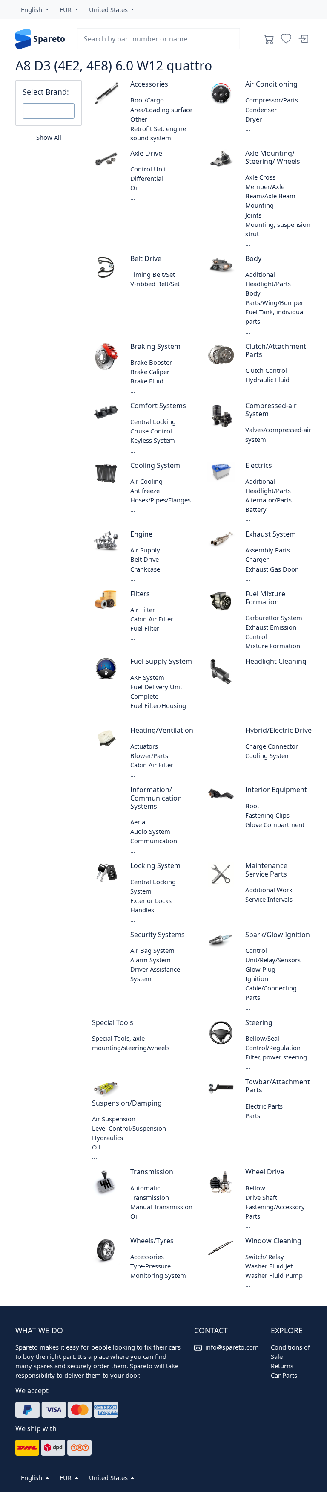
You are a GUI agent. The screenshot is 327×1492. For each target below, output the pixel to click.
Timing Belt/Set (152, 274)
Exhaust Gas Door (271, 569)
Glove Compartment (274, 824)
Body (253, 258)
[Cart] (269, 38)
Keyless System (152, 440)
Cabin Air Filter (151, 619)
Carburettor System (273, 617)
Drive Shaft (261, 1197)
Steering (258, 1022)
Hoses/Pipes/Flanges (160, 500)
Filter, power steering (276, 1057)
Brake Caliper (149, 371)
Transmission (151, 1171)
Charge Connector (271, 746)
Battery (256, 509)
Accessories (149, 84)
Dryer (253, 119)
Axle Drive (146, 153)
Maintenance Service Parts (266, 869)
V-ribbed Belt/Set (155, 283)
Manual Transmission (161, 1206)
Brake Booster (151, 362)
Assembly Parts (267, 550)
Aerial (138, 822)
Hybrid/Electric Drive (278, 730)
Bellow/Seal (262, 1038)
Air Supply (145, 550)
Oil (134, 187)
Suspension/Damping (127, 1103)
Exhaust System (270, 534)
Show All (48, 137)
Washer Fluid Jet (269, 1266)
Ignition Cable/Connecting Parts (271, 987)
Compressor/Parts (271, 100)
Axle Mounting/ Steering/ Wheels (272, 157)
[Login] (303, 38)
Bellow (255, 1188)
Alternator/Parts (268, 500)
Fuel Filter (144, 628)
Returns (282, 1365)
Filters (140, 593)
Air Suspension (113, 1119)
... (247, 128)
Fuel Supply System (161, 661)
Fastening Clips (267, 815)
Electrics (258, 465)
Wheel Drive (264, 1171)
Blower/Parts (149, 755)
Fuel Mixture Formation (265, 598)
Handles (142, 910)
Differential (146, 178)
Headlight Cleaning (276, 661)
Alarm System (150, 959)
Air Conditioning (271, 84)
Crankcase (145, 569)
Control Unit (148, 169)
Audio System (150, 831)
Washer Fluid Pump (274, 1275)
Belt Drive (145, 258)
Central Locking (153, 421)
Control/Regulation (273, 1047)
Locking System (155, 865)
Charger (257, 559)
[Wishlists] (286, 38)
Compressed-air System (271, 409)
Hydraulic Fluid (267, 379)
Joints (253, 215)
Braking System (155, 346)
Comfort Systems (158, 405)
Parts (252, 1115)
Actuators (144, 746)
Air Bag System (152, 950)
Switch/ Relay (264, 1256)
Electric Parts (264, 1106)
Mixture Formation (272, 646)
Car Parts (284, 1375)
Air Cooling (146, 481)
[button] (34, 9)
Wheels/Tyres (152, 1240)
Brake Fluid (147, 381)
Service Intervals (269, 899)
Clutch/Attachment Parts (275, 350)
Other (138, 119)
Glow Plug (260, 969)
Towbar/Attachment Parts (277, 1085)
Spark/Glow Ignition (277, 934)
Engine (141, 534)
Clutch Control (266, 370)
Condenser (261, 109)
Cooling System (155, 465)
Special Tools (112, 1022)
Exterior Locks (151, 900)
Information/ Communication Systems (156, 797)
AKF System (147, 677)
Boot (252, 805)
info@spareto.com (232, 1347)
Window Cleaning (273, 1240)
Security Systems (157, 934)
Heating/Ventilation (161, 730)
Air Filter (142, 609)
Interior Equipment (276, 789)
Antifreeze (145, 490)
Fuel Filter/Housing (158, 705)
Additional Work (269, 889)
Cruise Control (151, 431)
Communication (153, 840)
